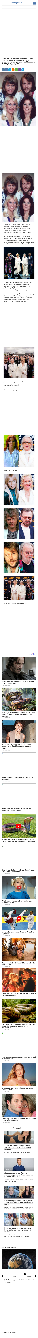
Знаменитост (20, 67)
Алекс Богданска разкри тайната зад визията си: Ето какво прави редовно (17, 1147)
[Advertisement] (19, 33)
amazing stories (16, 3)
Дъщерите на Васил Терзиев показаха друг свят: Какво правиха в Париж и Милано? (18, 1175)
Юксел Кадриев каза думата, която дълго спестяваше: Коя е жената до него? (18, 1202)
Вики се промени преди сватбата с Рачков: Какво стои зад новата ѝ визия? (18, 1230)
